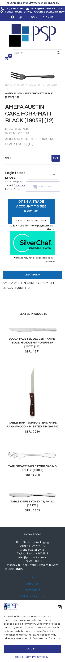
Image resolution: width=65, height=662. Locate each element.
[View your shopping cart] (7, 58)
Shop (20, 85)
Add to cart (45, 186)
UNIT (8, 157)
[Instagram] (20, 17)
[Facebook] (12, 17)
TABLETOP (35, 85)
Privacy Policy (40, 657)
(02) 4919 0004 (32, 561)
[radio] (55, 158)
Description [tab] (32, 274)
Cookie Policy (23, 657)
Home (8, 85)
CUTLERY (52, 85)
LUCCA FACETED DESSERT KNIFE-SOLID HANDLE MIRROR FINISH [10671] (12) (32, 342)
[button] (59, 607)
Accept (32, 648)
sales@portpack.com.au (33, 557)
